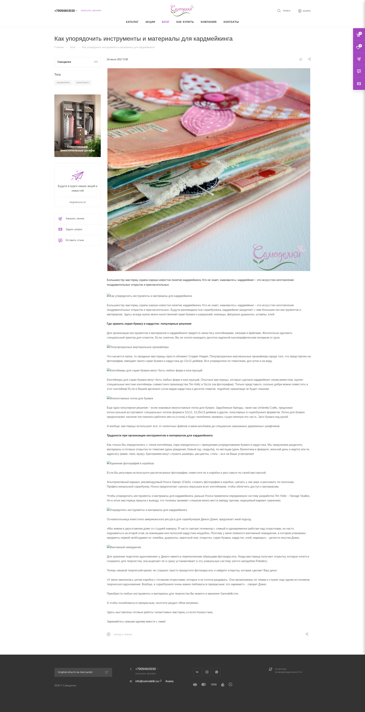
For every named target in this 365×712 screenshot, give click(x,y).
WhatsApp (217, 672)
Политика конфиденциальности (288, 670)
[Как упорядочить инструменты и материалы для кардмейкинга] (209, 169)
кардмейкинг (63, 82)
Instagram (207, 672)
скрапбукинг (82, 82)
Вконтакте (197, 672)
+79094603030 (64, 10)
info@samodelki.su (147, 681)
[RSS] (300, 59)
